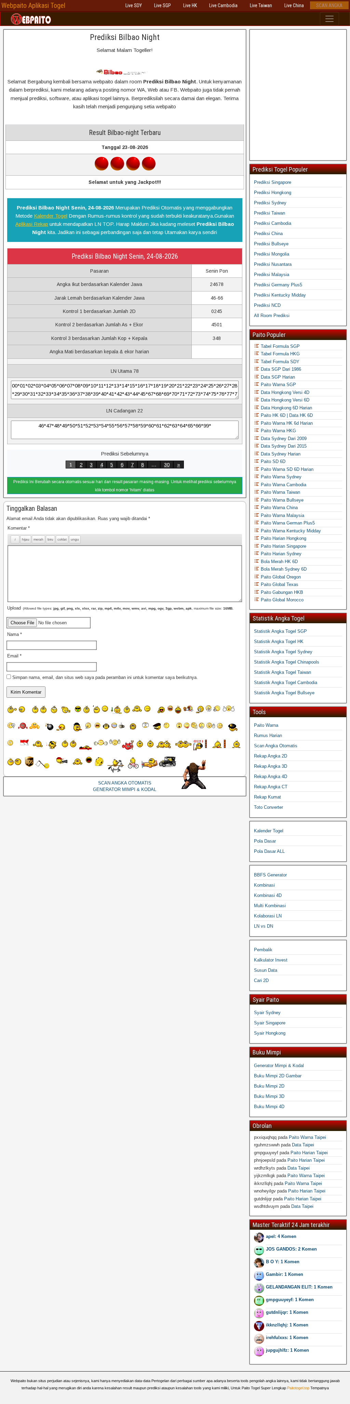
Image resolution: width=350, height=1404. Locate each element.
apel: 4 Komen (281, 1236)
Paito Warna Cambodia (282, 484)
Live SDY (133, 5)
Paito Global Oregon (280, 577)
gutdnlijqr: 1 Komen (287, 1312)
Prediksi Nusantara (273, 264)
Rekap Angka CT (270, 786)
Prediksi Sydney (270, 202)
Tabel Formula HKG (279, 353)
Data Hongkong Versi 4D (284, 392)
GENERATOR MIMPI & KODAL (124, 789)
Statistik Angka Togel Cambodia (285, 682)
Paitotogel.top (298, 1388)
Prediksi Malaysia (271, 274)
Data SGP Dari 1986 (280, 369)
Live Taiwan (261, 5)
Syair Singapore (269, 1022)
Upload (120, 608)
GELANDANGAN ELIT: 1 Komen (299, 1287)
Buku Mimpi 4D (269, 1106)
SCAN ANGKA (329, 5)
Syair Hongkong (269, 1033)
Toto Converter (268, 807)
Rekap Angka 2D (270, 756)
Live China (294, 5)
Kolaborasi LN (268, 915)
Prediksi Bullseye (271, 243)
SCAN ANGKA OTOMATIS (124, 783)
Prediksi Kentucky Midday (280, 295)
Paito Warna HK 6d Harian (286, 423)
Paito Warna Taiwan (279, 492)
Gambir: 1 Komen (284, 1274)
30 (167, 464)
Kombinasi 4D (268, 895)
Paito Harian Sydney (280, 553)
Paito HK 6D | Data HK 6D (286, 415)
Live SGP (162, 5)
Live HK (190, 5)
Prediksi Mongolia (271, 254)
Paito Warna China (278, 507)
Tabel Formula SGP (279, 346)
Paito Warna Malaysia (281, 515)
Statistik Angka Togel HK (279, 641)
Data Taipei (303, 1144)
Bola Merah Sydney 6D (283, 569)
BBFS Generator (270, 874)
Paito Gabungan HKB (281, 592)
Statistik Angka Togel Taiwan (282, 672)
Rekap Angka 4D (270, 776)
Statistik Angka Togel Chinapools (286, 662)
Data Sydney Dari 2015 (283, 446)
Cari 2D (261, 980)
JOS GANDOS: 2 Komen (291, 1249)
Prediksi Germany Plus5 (278, 284)
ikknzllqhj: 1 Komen (287, 1324)
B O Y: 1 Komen (282, 1261)
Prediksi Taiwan (269, 213)
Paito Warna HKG (277, 430)
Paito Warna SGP (277, 384)
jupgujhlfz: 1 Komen (287, 1350)
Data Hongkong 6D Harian (285, 407)
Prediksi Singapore (272, 182)
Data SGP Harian (277, 377)
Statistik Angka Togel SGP (280, 631)
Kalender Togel (50, 216)
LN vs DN (263, 926)
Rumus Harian (268, 735)
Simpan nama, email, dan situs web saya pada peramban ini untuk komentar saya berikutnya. (105, 677)
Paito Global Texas (278, 584)
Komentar (19, 528)
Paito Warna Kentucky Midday (290, 530)
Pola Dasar (265, 841)
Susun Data (265, 970)
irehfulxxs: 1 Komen (287, 1337)
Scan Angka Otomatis (275, 745)
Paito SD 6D (272, 461)
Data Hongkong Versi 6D (284, 400)
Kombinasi (264, 885)
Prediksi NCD (267, 305)
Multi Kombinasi (270, 905)
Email (14, 655)
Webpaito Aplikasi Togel (33, 5)
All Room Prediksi (272, 315)
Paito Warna (266, 725)
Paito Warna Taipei (307, 1137)
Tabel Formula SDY (279, 361)
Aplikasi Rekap (31, 224)
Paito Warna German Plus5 (287, 523)
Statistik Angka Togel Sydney (283, 651)
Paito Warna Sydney (280, 476)
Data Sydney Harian (279, 453)
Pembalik (263, 949)
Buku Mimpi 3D (269, 1096)
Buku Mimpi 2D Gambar (277, 1075)
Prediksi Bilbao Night (125, 37)
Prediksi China (268, 233)
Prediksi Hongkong (272, 192)
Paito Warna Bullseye (281, 500)
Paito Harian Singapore (282, 546)
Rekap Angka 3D (270, 766)
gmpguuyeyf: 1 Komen (290, 1299)
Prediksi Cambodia (272, 223)
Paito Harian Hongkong (282, 538)
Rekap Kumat (267, 797)
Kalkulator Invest (270, 960)
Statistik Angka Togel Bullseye (284, 692)
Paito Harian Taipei (309, 1152)
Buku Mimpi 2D (269, 1086)
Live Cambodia (223, 5)
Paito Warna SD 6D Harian (286, 469)
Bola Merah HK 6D (278, 561)
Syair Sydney (267, 1012)
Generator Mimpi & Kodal (279, 1065)
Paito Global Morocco (281, 599)
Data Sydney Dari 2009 (283, 438)
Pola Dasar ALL (269, 851)
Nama (14, 634)
